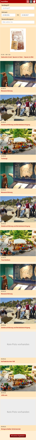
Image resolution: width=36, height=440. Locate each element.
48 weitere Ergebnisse (18, 436)
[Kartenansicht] (34, 1)
